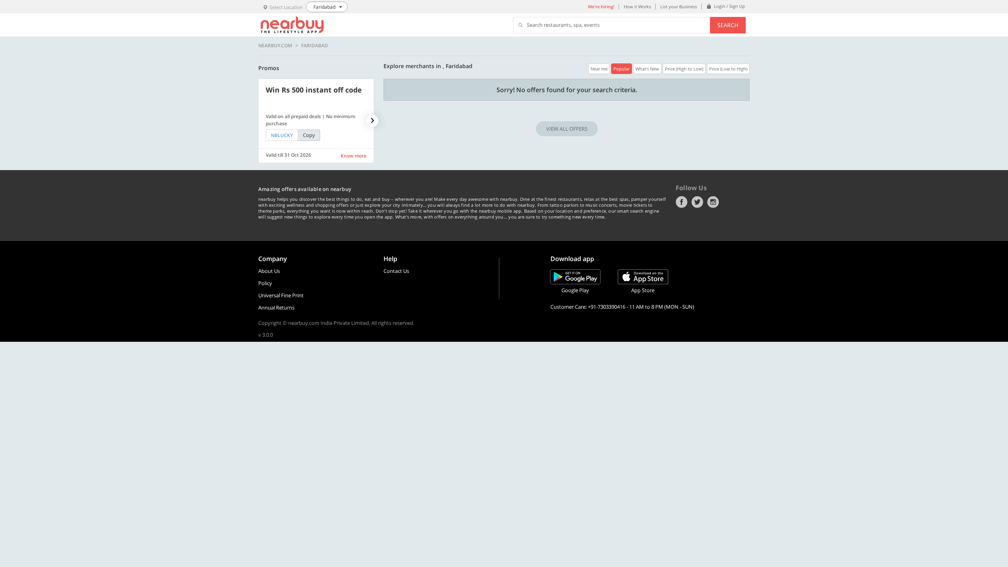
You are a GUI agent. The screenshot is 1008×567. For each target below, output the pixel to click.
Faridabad (314, 45)
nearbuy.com (275, 45)
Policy (265, 283)
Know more (354, 155)
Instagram (713, 202)
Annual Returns (276, 307)
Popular (621, 69)
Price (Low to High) (728, 69)
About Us (269, 270)
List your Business (678, 6)
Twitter (697, 202)
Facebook (681, 202)
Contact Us (396, 270)
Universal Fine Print (281, 295)
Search (727, 25)
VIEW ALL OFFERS (566, 128)
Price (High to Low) (684, 69)
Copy (309, 135)
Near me (599, 69)
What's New (647, 69)
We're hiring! (601, 6)
